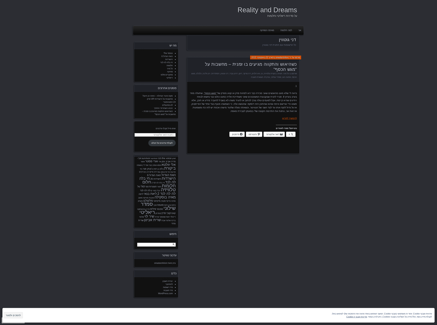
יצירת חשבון (168, 281)
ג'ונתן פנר (148, 168)
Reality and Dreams (267, 10)
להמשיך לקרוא (289, 118)
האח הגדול (168, 175)
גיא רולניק (256, 73)
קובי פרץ (166, 213)
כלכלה (199, 73)
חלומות (170, 65)
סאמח (160, 205)
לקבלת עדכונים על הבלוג (162, 143)
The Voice (168, 53)
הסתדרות (215, 73)
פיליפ (153, 208)
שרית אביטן (152, 220)
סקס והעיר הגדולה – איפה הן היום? (157, 96)
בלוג (162, 169)
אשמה (139, 165)
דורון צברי (233, 73)
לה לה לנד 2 (166, 194)
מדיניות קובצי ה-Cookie (356, 317)
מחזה (173, 201)
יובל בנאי (156, 191)
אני (299, 30)
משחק (140, 201)
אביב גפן (166, 161)
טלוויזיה (168, 189)
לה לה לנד (145, 190)
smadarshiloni (281, 57)
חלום (146, 182)
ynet (174, 158)
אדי (159, 162)
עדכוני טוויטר (169, 255)
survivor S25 (156, 158)
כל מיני (286, 73)
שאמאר (162, 217)
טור (143, 186)
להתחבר (169, 284)
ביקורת (170, 168)
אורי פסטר (151, 161)
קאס (173, 213)
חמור (159, 187)
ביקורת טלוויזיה (270, 73)
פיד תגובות (168, 290)
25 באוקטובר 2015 (259, 57)
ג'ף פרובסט (165, 172)
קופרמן (158, 213)
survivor (146, 158)
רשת (168, 217)
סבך (155, 205)
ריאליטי (169, 78)
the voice (167, 158)
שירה (157, 217)
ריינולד (173, 217)
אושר (143, 162)
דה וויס (146, 172)
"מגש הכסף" (210, 93)
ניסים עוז (172, 205)
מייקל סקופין (166, 201)
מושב (140, 198)
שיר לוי (149, 216)
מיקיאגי (156, 201)
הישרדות (169, 59)
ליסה (141, 194)
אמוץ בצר (153, 165)
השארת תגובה (257, 77)
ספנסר (160, 209)
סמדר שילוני (276, 77)
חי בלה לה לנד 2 (158, 183)
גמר (158, 172)
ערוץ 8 (267, 77)
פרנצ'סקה (141, 209)
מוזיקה (170, 71)
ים (151, 191)
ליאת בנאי (150, 194)
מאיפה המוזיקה (267, 30)
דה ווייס (153, 172)
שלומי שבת (166, 220)
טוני (147, 186)
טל (138, 186)
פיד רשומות (168, 287)
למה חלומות (286, 30)
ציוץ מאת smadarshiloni (165, 263)
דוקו (240, 73)
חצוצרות (153, 186)
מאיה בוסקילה (165, 197)
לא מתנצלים (167, 105)
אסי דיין (145, 165)
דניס (141, 172)
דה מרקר (247, 73)
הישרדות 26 (155, 179)
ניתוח (166, 205)
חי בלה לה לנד (166, 62)
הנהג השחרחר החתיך (163, 108)
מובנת (151, 198)
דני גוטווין (224, 73)
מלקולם (148, 200)
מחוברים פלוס (167, 75)
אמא (159, 165)
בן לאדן (156, 169)
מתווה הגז (286, 77)
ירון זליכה (206, 73)
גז (262, 73)
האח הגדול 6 (167, 56)
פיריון (147, 209)
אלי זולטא (168, 165)
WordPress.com (165, 293)
